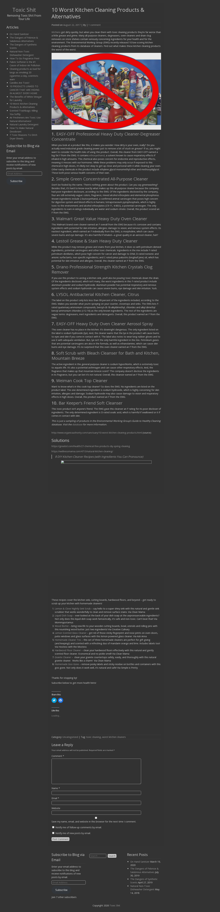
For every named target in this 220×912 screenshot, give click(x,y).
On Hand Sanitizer (19, 34)
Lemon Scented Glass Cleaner (70, 632)
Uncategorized (70, 736)
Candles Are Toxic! (19, 82)
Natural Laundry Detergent (24, 124)
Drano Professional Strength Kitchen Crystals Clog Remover (102, 269)
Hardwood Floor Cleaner (68, 650)
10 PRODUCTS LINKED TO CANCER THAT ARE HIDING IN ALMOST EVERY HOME (24, 90)
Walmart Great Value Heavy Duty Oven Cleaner (101, 219)
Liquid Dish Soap (64, 615)
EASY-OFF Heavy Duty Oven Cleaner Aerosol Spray (104, 324)
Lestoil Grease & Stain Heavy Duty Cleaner (97, 241)
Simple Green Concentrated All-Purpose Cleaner (102, 179)
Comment (58, 756)
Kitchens (56, 32)
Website (56, 808)
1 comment (94, 24)
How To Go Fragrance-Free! (24, 58)
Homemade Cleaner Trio (68, 639)
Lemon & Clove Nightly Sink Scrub (73, 608)
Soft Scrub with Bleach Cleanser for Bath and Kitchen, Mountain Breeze (105, 355)
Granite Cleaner (63, 657)
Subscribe (16, 181)
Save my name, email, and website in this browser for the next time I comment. (94, 821)
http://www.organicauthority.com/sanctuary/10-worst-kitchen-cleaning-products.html (97, 432)
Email (55, 798)
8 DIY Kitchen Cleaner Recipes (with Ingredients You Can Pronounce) (99, 456)
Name (56, 788)
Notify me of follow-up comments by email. (78, 827)
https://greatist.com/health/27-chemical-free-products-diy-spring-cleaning (91, 446)
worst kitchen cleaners (114, 736)
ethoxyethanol (97, 155)
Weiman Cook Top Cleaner (81, 380)
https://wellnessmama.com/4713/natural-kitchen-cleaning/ (82, 451)
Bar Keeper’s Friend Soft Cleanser (90, 403)
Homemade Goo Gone (67, 664)
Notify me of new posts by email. (73, 833)
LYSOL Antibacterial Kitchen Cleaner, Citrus (97, 294)
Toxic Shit (24, 9)
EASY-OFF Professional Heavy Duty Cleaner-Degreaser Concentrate (106, 136)
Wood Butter (62, 625)
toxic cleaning (93, 736)
